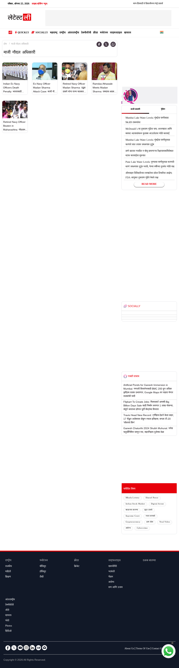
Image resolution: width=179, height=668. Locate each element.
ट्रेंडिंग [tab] (163, 109)
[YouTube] (20, 647)
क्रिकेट (76, 567)
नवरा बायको (150, 516)
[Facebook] (99, 44)
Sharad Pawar (152, 498)
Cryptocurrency (133, 522)
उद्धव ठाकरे (148, 510)
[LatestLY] (19, 18)
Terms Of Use (143, 649)
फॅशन (110, 577)
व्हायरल (127, 33)
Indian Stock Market (135, 504)
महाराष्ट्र (53, 33)
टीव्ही (42, 577)
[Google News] (38, 647)
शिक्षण (8, 577)
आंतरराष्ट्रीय (73, 33)
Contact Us (157, 649)
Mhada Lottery (132, 498)
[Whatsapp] (113, 44)
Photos (8, 626)
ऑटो (7, 610)
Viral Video (164, 522)
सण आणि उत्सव (115, 588)
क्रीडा (95, 33)
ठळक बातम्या (149, 561)
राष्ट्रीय (62, 33)
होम (5, 44)
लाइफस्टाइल (116, 33)
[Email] (44, 647)
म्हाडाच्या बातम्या (132, 510)
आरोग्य (128, 528)
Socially (41, 33)
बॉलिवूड (43, 567)
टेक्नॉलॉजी (86, 33)
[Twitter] (106, 44)
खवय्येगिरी (112, 567)
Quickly (23, 33)
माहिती (8, 572)
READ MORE (149, 184)
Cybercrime (142, 528)
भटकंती (111, 572)
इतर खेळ (149, 522)
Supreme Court (133, 516)
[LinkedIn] (32, 647)
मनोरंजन (104, 33)
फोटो (7, 621)
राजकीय (8, 567)
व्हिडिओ (8, 631)
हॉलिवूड (43, 572)
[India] (161, 33)
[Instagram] (26, 647)
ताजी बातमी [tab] (135, 109)
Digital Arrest (157, 504)
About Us (129, 649)
